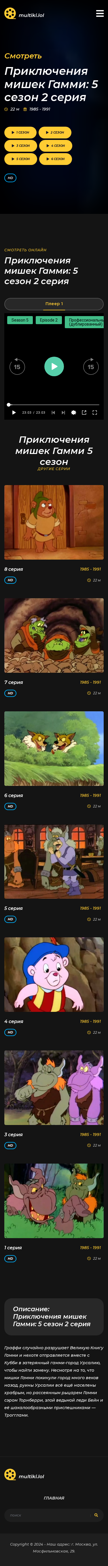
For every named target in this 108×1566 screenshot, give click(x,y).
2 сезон (57, 132)
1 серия (13, 1247)
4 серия (13, 1021)
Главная (54, 1498)
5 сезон (23, 159)
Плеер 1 (54, 303)
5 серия (13, 908)
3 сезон (23, 146)
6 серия (13, 795)
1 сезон (22, 132)
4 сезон (58, 146)
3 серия (13, 1134)
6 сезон (58, 159)
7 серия (13, 682)
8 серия (13, 569)
